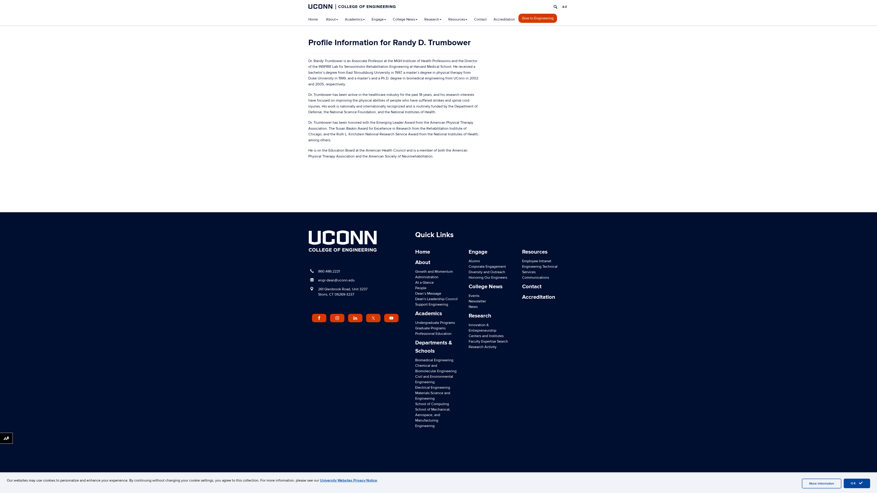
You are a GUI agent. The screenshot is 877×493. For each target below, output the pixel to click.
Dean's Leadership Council (436, 299)
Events (474, 296)
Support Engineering (431, 304)
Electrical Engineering (432, 387)
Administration (426, 277)
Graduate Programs (430, 328)
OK (854, 483)
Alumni (474, 261)
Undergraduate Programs (435, 322)
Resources (456, 19)
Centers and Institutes (486, 336)
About (331, 19)
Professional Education (433, 333)
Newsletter (477, 301)
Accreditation (504, 19)
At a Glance (424, 282)
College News (404, 19)
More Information (821, 483)
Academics (353, 19)
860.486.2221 (329, 271)
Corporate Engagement (487, 266)
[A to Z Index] (564, 6)
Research (431, 19)
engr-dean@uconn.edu (336, 280)
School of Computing (432, 404)
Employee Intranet (536, 261)
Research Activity (483, 347)
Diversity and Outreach (487, 272)
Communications (535, 277)
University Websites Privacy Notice (348, 480)
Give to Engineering (538, 18)
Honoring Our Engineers (488, 277)
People (420, 288)
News (473, 306)
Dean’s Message (428, 293)
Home (313, 19)
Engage (378, 19)
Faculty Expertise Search (488, 341)
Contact (480, 19)
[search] (555, 6)
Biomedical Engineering (434, 360)
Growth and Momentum (434, 271)
